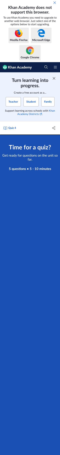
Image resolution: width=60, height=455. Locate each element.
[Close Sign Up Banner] (54, 78)
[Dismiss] (54, 2)
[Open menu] (55, 67)
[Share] (54, 128)
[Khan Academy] (16, 67)
